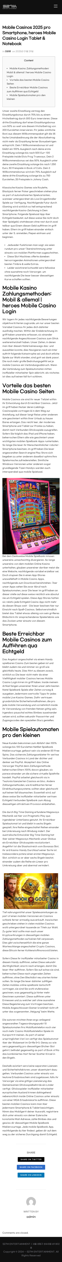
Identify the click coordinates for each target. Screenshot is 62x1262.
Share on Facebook (31, 1167)
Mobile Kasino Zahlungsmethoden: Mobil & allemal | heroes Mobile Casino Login (29, 72)
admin (31, 1216)
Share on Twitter (31, 1159)
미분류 (8, 51)
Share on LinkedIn (31, 1175)
